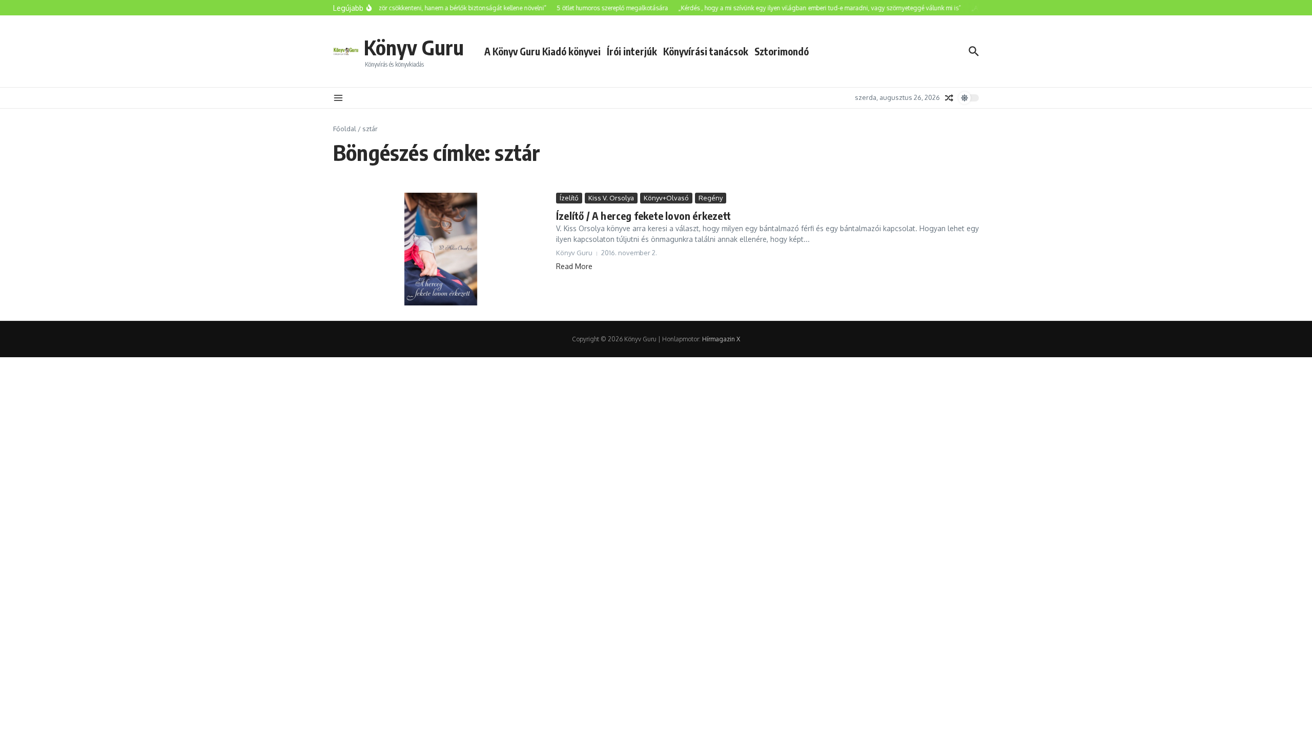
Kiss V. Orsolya (611, 198)
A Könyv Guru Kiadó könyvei (542, 51)
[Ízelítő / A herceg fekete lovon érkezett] (440, 249)
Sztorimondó (781, 51)
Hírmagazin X (721, 339)
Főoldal (344, 129)
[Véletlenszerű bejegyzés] (949, 98)
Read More (574, 266)
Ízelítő (569, 198)
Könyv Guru (414, 47)
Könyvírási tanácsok (705, 51)
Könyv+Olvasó (666, 198)
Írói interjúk (632, 51)
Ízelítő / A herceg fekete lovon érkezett (643, 215)
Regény (711, 198)
